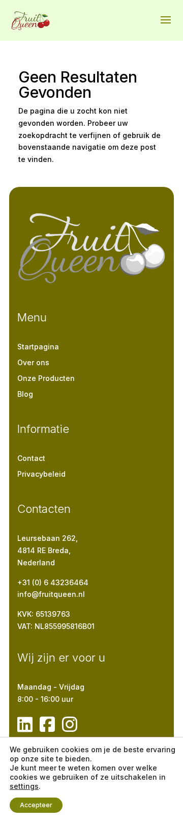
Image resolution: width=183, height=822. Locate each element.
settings (24, 786)
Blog (25, 394)
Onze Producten (46, 378)
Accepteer (36, 805)
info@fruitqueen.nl (51, 594)
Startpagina (38, 346)
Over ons (33, 362)
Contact (31, 458)
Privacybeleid (41, 474)
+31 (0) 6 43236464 (52, 582)
